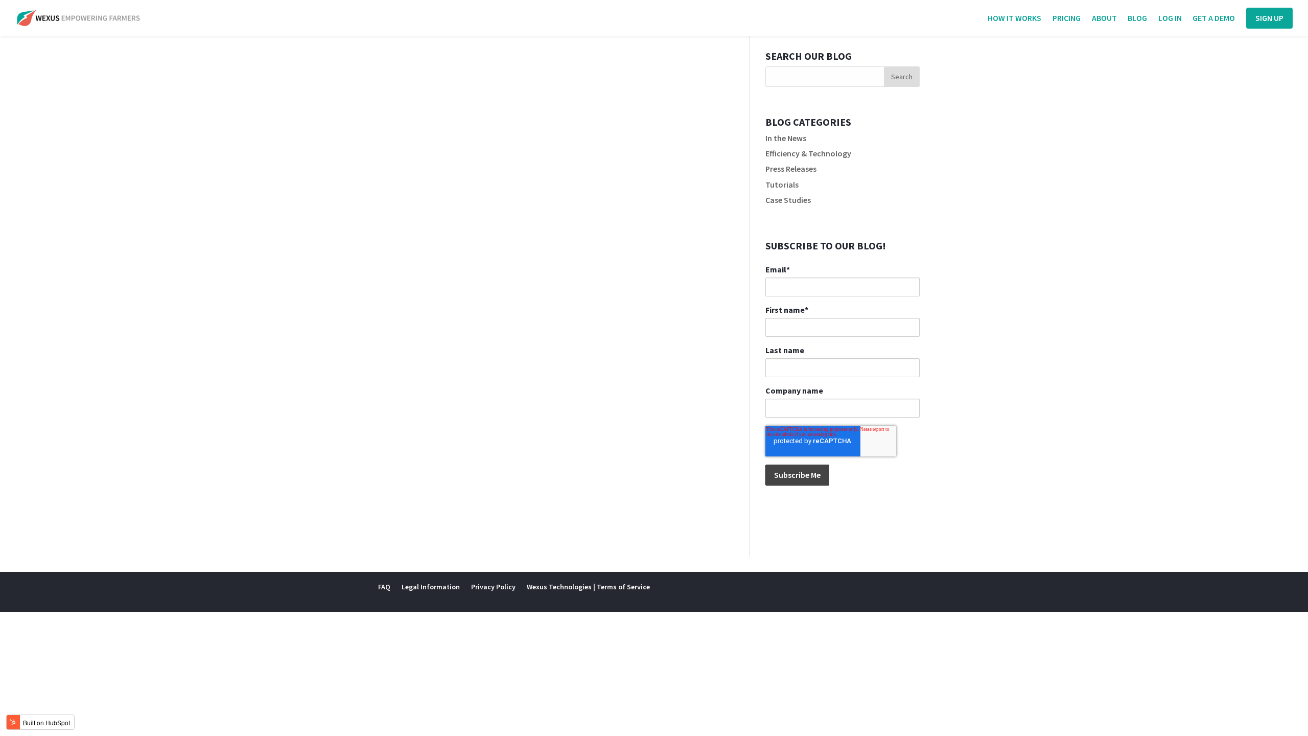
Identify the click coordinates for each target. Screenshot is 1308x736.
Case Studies (788, 200)
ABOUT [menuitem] (1104, 18)
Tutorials (782, 184)
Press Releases (790, 169)
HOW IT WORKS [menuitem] (1014, 18)
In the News (785, 138)
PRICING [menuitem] (1067, 18)
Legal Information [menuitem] (431, 586)
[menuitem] (1269, 18)
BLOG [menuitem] (1137, 18)
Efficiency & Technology (808, 153)
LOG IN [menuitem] (1170, 18)
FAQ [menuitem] (384, 586)
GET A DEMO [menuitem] (1214, 18)
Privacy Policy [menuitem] (493, 586)
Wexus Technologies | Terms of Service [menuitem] (588, 586)
